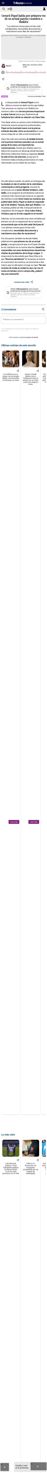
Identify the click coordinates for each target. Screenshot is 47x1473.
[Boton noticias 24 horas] (10, 9)
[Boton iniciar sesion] (44, 9)
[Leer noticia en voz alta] (3, 72)
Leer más (14, 822)
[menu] (3, 3)
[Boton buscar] (4, 9)
